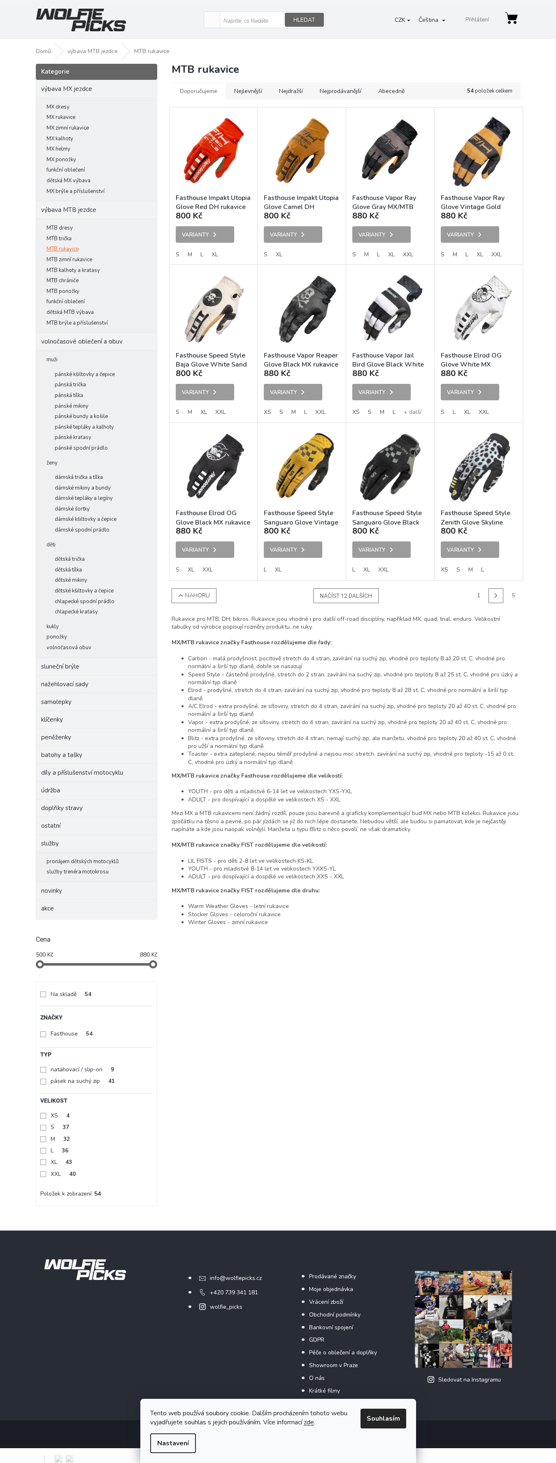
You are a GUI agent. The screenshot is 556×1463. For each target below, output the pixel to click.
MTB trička (59, 238)
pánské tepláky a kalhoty (84, 427)
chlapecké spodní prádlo (84, 601)
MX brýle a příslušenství (76, 191)
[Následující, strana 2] (496, 595)
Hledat (304, 20)
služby (50, 843)
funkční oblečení (66, 170)
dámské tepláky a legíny (84, 498)
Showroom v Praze (333, 1365)
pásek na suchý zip (83, 1081)
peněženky (56, 737)
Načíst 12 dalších (346, 595)
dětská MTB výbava (70, 312)
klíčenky (52, 719)
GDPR (316, 1340)
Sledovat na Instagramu (469, 1380)
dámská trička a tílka (79, 477)
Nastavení (173, 1443)
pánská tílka (69, 395)
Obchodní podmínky (335, 1315)
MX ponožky (61, 159)
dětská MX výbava (69, 180)
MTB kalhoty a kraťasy (73, 270)
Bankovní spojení (331, 1327)
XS (60, 1115)
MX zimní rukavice (68, 128)
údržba (50, 790)
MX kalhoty (60, 138)
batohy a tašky (61, 755)
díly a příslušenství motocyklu (82, 773)
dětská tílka (68, 570)
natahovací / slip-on (82, 1069)
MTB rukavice (63, 249)
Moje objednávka (331, 1289)
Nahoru (197, 595)
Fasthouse (72, 1034)
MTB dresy (60, 228)
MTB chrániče (63, 280)
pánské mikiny (71, 406)
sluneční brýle (60, 666)
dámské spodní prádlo (82, 530)
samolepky (56, 702)
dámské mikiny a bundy (83, 488)
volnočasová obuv (69, 647)
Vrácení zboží (326, 1302)
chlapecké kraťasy (76, 611)
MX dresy (58, 107)
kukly (53, 626)
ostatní (50, 826)
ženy (52, 463)
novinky (51, 891)
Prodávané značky (332, 1276)
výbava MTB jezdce (68, 210)
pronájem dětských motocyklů (83, 861)
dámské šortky (72, 509)
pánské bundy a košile (81, 416)
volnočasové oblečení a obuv (82, 341)
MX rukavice (61, 117)
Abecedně (391, 91)
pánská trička (70, 384)
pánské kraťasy (73, 437)
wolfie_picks (226, 1307)
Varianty (195, 235)
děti (51, 544)
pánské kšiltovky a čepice (85, 374)
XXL (63, 1174)
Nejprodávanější (340, 91)
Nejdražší (291, 91)
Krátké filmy (324, 1391)
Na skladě (71, 994)
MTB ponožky (63, 291)
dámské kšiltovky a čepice (85, 519)
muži (52, 359)
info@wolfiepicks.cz (236, 1278)
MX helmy (58, 149)
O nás (317, 1378)
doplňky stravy (62, 808)
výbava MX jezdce (66, 89)
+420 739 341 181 (234, 1292)
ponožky (57, 637)
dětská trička (70, 559)
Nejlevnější (248, 91)
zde (309, 1422)
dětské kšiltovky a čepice (84, 590)
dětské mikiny (71, 580)
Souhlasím (383, 1418)
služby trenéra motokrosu (78, 871)
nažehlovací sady (64, 684)
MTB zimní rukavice (69, 259)
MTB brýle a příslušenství (77, 323)
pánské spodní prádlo (81, 448)
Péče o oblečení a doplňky (343, 1352)
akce (47, 908)
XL (61, 1162)
